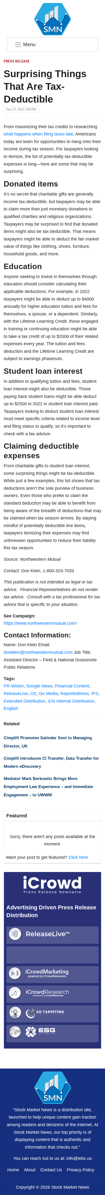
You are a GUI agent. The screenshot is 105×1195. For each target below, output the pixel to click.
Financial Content (72, 686)
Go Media (48, 693)
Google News (39, 686)
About (29, 1169)
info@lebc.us (79, 1158)
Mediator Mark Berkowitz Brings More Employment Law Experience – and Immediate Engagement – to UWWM (48, 786)
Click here (78, 857)
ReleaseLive (16, 693)
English (11, 708)
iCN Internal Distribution (71, 701)
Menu (29, 44)
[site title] (52, 1087)
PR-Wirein (14, 686)
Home (13, 1169)
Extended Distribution (24, 701)
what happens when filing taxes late (38, 134)
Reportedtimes (74, 693)
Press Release (17, 61)
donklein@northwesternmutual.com (38, 652)
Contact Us (51, 1169)
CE (33, 693)
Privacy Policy (80, 1169)
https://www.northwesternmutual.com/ (40, 623)
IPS (94, 693)
